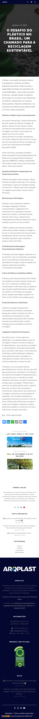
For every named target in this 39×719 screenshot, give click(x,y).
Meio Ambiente (19, 552)
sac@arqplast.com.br (21, 631)
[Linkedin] (21, 507)
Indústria (19, 548)
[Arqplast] (4, 2)
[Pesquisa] (27, 2)
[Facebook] (15, 507)
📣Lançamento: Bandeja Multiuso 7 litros (19, 533)
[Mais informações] (31, 2)
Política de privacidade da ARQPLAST (19, 716)
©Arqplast (8, 713)
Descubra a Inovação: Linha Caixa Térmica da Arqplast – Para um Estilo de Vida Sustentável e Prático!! (19, 691)
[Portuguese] (5, 716)
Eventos (19, 546)
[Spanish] (8, 716)
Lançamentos (20, 550)
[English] (3, 716)
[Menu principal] (35, 2)
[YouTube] (24, 507)
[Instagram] (18, 507)
